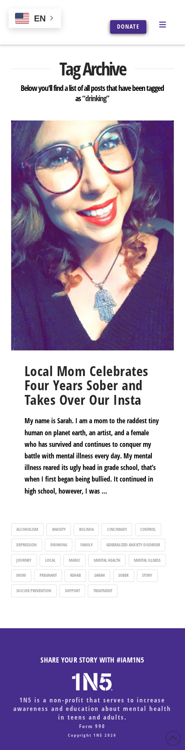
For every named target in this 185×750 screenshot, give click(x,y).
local (50, 560)
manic (74, 560)
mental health (107, 560)
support (72, 590)
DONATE (128, 26)
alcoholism (27, 529)
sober (123, 575)
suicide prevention (33, 590)
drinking (58, 545)
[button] (164, 24)
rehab (75, 575)
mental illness (147, 560)
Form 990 (92, 726)
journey (23, 560)
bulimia (86, 529)
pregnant (48, 575)
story (147, 575)
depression (26, 545)
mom (21, 575)
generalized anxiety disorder (133, 545)
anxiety (59, 529)
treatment (102, 590)
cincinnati (117, 529)
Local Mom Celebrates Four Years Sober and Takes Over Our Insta (86, 385)
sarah (99, 575)
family (86, 545)
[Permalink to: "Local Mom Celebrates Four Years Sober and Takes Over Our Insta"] (92, 235)
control (148, 529)
